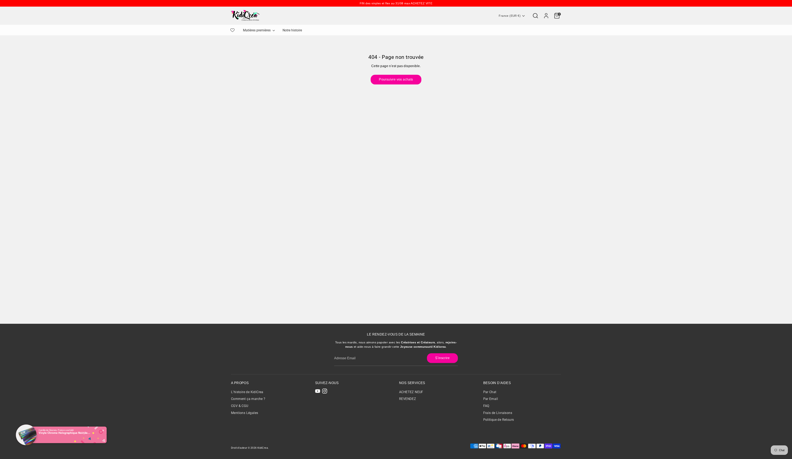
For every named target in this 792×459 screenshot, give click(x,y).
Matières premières (257, 30)
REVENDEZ (407, 399)
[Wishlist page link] (232, 30)
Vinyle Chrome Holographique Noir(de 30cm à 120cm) (64, 432)
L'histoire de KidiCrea (247, 392)
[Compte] (546, 16)
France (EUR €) (510, 15)
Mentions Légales (244, 413)
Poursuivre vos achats (396, 79)
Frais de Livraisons (497, 413)
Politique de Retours (498, 420)
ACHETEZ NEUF (411, 392)
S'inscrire (442, 358)
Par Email (490, 399)
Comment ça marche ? (248, 399)
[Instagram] (324, 391)
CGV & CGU (239, 406)
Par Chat (489, 392)
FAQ (486, 406)
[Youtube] (317, 391)
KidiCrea (262, 447)
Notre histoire (292, 30)
